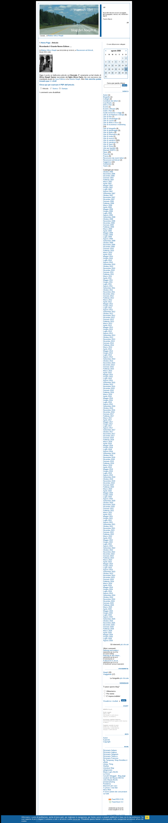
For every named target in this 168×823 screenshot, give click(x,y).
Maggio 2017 (108, 422)
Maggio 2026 (108, 635)
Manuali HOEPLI (109, 150)
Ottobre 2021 (108, 526)
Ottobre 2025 (108, 621)
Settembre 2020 (109, 501)
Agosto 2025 (108, 617)
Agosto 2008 (108, 215)
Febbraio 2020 (108, 487)
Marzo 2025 (107, 607)
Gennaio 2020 (108, 485)
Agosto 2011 (108, 286)
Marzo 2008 (107, 205)
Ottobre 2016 (108, 408)
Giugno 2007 (108, 188)
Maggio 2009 (108, 233)
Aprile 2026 (107, 633)
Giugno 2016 (108, 400)
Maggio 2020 (108, 493)
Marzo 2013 (107, 323)
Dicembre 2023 (109, 578)
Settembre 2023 (109, 572)
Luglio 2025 (107, 615)
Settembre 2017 (109, 430)
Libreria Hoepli (74, 79)
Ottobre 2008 (108, 219)
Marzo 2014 (107, 347)
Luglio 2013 (107, 331)
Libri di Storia (108, 146)
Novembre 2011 (109, 292)
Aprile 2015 (107, 373)
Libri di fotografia (109, 128)
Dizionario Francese (110, 758)
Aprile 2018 (107, 444)
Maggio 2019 (108, 469)
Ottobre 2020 (108, 503)
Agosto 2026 (108, 641)
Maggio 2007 (108, 186)
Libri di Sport (108, 144)
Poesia (105, 156)
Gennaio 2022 (108, 532)
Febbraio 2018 (108, 440)
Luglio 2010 (107, 260)
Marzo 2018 (107, 442)
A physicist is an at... (111, 661)
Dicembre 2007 (109, 199)
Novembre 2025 (109, 623)
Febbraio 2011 (108, 274)
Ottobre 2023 (108, 574)
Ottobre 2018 (108, 455)
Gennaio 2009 (108, 225)
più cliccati (124, 644)
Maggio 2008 (108, 209)
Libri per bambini (109, 148)
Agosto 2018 (108, 451)
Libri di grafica (108, 132)
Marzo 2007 (107, 182)
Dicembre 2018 (109, 459)
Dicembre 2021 (109, 530)
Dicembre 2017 (109, 436)
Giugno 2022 (108, 542)
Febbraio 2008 (108, 203)
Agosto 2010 (108, 262)
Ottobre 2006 (108, 172)
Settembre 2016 (109, 406)
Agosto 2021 (108, 522)
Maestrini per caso (110, 786)
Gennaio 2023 (108, 556)
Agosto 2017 (108, 428)
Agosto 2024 (108, 593)
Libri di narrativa (109, 140)
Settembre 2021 (109, 524)
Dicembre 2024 (109, 601)
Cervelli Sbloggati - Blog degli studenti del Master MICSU (114, 777)
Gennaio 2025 (108, 603)
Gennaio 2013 (108, 320)
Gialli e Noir (107, 111)
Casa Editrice (60, 79)
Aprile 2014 (107, 349)
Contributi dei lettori (110, 101)
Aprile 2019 (107, 467)
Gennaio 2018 (108, 438)
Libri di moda (108, 136)
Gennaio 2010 (108, 249)
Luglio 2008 (107, 213)
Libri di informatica (110, 134)
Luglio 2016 (107, 402)
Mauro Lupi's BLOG (110, 772)
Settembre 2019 (109, 477)
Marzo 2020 (107, 489)
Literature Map (108, 768)
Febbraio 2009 (108, 227)
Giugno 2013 (108, 329)
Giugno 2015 (108, 377)
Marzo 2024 (107, 583)
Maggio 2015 (108, 375)
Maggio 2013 (108, 327)
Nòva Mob (107, 790)
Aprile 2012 (107, 302)
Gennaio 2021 (108, 509)
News (105, 152)
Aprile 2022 (107, 538)
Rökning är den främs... (112, 656)
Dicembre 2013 (109, 341)
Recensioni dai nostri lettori (113, 158)
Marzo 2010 (107, 253)
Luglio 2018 (107, 449)
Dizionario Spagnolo (110, 754)
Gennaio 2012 (108, 296)
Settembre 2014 (109, 359)
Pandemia (107, 784)
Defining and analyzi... (111, 650)
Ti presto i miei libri (110, 788)
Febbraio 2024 (108, 581)
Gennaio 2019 (108, 461)
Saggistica (107, 162)
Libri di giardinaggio (110, 130)
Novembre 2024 (109, 599)
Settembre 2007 (109, 193)
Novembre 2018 (109, 457)
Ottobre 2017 (108, 432)
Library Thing (108, 764)
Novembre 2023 (109, 576)
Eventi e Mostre (109, 109)
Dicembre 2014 (109, 365)
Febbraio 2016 (108, 392)
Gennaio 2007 (108, 178)
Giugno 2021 (108, 518)
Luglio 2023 (107, 568)
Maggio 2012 (108, 304)
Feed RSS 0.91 (117, 799)
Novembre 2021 (109, 528)
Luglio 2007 (107, 190)
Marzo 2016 (107, 394)
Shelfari (106, 766)
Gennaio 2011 (108, 272)
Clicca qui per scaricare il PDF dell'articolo (56, 85)
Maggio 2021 (108, 516)
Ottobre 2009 (108, 243)
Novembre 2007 (109, 197)
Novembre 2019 (109, 481)
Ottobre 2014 (108, 361)
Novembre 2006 (109, 174)
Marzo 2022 (107, 536)
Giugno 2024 (108, 589)
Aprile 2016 (107, 396)
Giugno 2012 (108, 306)
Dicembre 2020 (109, 507)
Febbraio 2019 (108, 463)
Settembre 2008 (109, 217)
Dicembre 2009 (109, 247)
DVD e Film (107, 105)
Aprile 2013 (107, 325)
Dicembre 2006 (109, 176)
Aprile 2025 (107, 609)
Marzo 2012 (107, 300)
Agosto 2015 (108, 381)
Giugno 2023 (108, 566)
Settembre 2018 (109, 453)
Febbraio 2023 (108, 558)
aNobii (105, 762)
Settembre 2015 (109, 383)
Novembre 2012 (109, 316)
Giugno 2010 (108, 258)
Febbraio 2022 (108, 534)
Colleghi (106, 99)
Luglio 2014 (107, 355)
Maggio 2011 (108, 280)
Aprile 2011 (107, 278)
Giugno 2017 (108, 424)
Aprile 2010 (107, 255)
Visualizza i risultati (110, 701)
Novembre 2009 (109, 245)
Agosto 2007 (108, 191)
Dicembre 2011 (108, 294)
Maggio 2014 (108, 351)
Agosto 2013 (108, 333)
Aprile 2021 (107, 514)
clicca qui (76, 819)
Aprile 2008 (107, 207)
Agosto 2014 (108, 357)
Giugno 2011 (108, 282)
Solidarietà (107, 164)
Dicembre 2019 (109, 483)
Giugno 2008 (108, 211)
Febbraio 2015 (108, 369)
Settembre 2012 (109, 312)
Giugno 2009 (108, 235)
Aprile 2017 (107, 420)
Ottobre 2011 (108, 290)
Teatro (105, 166)
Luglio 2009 (107, 237)
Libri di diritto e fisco (111, 123)
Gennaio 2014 (108, 343)
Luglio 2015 (107, 379)
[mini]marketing (109, 782)
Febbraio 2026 (108, 629)
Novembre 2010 (109, 268)
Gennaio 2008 (108, 201)
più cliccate (124, 678)
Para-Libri (106, 154)
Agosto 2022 (108, 546)
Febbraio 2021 (108, 511)
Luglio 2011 (107, 284)
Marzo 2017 (107, 418)
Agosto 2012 (108, 310)
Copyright (106, 742)
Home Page (45, 43)
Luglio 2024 (107, 591)
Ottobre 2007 (108, 195)
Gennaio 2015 (108, 367)
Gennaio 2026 (108, 627)
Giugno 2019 (108, 471)
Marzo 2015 (107, 371)
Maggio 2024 (108, 587)
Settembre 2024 (109, 595)
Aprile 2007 (107, 184)
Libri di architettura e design (113, 115)
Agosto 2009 (108, 239)
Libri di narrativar (109, 142)
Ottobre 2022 (108, 550)
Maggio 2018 (108, 446)
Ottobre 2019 (108, 479)
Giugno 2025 (108, 613)
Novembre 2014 (109, 363)
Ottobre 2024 (108, 597)
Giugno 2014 (108, 353)
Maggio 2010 (108, 256)
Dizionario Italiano (110, 750)
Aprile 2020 (107, 491)
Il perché (106, 740)
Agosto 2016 (108, 404)
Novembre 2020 (109, 505)
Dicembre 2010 (109, 270)
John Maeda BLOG (110, 780)
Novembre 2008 (109, 221)
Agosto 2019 (108, 475)
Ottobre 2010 (108, 266)
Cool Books (107, 103)
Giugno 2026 (108, 637)
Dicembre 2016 (109, 412)
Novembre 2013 (109, 339)
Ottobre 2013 (108, 337)
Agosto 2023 (108, 570)
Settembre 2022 (109, 548)
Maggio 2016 (108, 398)
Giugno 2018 (108, 448)
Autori (105, 95)
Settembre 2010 (109, 264)
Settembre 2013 (109, 335)
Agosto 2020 (108, 499)
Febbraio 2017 (108, 416)
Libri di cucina (108, 121)
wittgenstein (107, 770)
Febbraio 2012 (108, 298)
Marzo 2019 (107, 465)
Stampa (64, 89)
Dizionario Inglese (110, 752)
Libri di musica (108, 138)
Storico (55, 89)
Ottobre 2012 (108, 314)
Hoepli (105, 672)
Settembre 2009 (109, 241)
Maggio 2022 (108, 540)
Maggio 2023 (108, 564)
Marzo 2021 (107, 513)
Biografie (106, 97)
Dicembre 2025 (109, 625)
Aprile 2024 (107, 585)
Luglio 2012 (107, 308)
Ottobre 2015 (108, 385)
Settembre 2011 (109, 288)
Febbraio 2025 (108, 605)
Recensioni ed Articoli (85, 50)
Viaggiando (107, 674)
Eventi (105, 107)
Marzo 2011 (107, 276)
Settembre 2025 (109, 619)
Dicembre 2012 (109, 318)
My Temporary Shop (111, 760)
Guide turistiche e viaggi (112, 113)
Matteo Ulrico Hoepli (55, 36)
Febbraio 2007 (108, 180)
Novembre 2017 (109, 434)
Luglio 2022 (107, 544)
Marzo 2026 (107, 631)
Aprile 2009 (107, 231)
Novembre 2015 (109, 386)
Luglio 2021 (107, 520)
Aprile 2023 (107, 562)
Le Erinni (106, 774)
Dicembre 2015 (109, 388)
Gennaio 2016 (108, 390)
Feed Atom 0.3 (117, 802)
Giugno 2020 (108, 495)
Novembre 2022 (109, 552)
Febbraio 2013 (108, 321)
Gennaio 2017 (108, 414)
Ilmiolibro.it (123, 760)
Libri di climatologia (110, 119)
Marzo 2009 (107, 229)
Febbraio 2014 (108, 345)
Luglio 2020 (107, 497)
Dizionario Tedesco (110, 756)
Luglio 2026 (107, 639)
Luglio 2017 (107, 426)
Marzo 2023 (107, 560)
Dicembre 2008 (109, 223)
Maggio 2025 (108, 611)
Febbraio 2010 (108, 251)
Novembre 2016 (109, 410)
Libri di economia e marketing (114, 125)
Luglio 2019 (107, 473)
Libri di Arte (107, 117)
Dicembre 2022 (109, 554)
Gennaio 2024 (108, 579)
